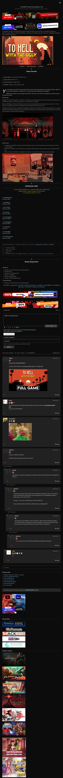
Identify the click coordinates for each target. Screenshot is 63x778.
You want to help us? (9, 580)
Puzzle (46, 8)
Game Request (41, 191)
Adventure (32, 8)
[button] (60, 2)
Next (57, 310)
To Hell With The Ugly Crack (10, 285)
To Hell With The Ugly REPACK (43, 285)
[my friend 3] (13, 633)
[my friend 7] (13, 644)
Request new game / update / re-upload (14, 575)
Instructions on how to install (44, 244)
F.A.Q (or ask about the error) (11, 576)
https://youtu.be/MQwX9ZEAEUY (17, 363)
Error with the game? (9, 583)
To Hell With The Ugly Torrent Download (35, 287)
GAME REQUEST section (32, 590)
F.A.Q (39, 192)
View (13, 658)
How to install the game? (10, 581)
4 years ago (55, 358)
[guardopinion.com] (13, 623)
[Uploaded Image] (28, 380)
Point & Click (39, 8)
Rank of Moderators (9, 578)
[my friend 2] (13, 629)
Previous (7, 310)
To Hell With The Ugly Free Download (26, 285)
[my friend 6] (13, 638)
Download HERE (6, 199)
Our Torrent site (8, 585)
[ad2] (13, 747)
